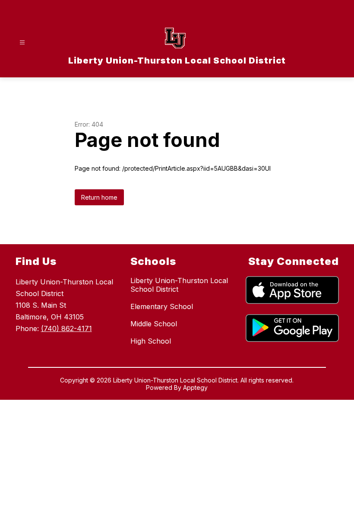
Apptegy (195, 387)
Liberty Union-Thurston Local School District (179, 284)
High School (150, 341)
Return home (99, 197)
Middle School (153, 323)
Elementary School (161, 306)
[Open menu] (22, 43)
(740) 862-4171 (66, 328)
